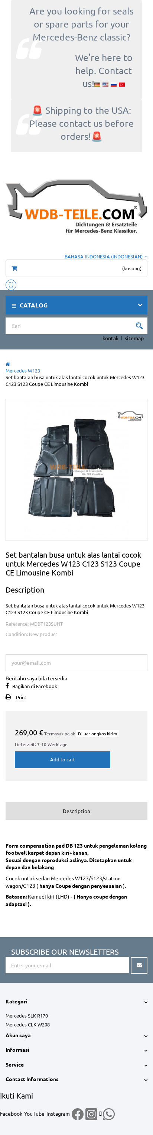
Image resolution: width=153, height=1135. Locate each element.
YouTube (34, 1113)
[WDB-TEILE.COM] (76, 205)
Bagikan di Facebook (34, 686)
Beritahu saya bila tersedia (36, 678)
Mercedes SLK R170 (27, 1015)
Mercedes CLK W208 (28, 1024)
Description (76, 810)
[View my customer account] (11, 284)
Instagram (58, 1113)
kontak (110, 338)
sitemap (134, 338)
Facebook (11, 1113)
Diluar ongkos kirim (97, 733)
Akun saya (18, 1035)
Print (21, 697)
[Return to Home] (8, 364)
